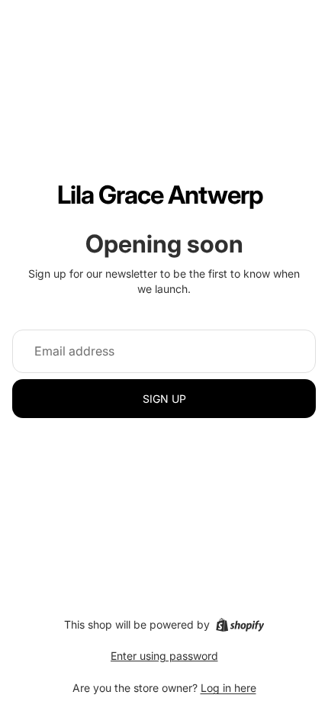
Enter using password (164, 655)
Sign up (164, 398)
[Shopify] (240, 625)
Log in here (228, 687)
